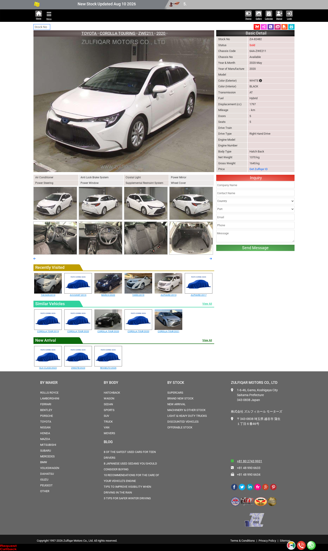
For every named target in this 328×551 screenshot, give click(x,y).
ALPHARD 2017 (199, 295)
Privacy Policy (267, 540)
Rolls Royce (49, 392)
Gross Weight (226, 163)
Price (221, 169)
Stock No (224, 39)
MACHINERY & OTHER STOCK (186, 410)
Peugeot (46, 485)
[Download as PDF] (284, 27)
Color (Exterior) (227, 80)
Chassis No (225, 57)
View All (207, 303)
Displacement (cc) (230, 104)
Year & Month (226, 62)
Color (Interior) (227, 86)
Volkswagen (49, 468)
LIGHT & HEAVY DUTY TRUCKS (187, 415)
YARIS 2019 (138, 295)
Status (222, 45)
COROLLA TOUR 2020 (78, 331)
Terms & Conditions (242, 540)
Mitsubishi (48, 444)
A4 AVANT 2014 (78, 295)
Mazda (45, 439)
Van (106, 427)
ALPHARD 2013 (168, 295)
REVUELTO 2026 (108, 368)
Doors (222, 116)
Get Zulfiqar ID (258, 169)
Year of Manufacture (231, 68)
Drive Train (225, 128)
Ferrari (45, 404)
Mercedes (47, 456)
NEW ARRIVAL (176, 404)
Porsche (46, 415)
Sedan (108, 404)
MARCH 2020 (108, 295)
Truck (108, 421)
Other (44, 491)
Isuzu (44, 479)
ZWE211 (146, 33)
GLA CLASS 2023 (48, 368)
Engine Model (226, 139)
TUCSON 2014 (48, 295)
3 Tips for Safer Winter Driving (127, 498)
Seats (222, 121)
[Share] (264, 27)
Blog (108, 442)
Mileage (223, 110)
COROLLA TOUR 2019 (48, 331)
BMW (43, 462)
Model (222, 74)
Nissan (45, 427)
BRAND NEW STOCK (180, 398)
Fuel (221, 98)
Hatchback (112, 392)
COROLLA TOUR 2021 (168, 331)
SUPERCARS (175, 392)
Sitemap (285, 540)
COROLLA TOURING (118, 33)
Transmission (227, 92)
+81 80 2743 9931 (249, 461)
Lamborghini (49, 398)
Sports (109, 410)
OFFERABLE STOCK (179, 427)
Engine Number (227, 145)
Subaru (45, 450)
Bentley (46, 410)
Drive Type (225, 133)
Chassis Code (227, 51)
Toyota (45, 421)
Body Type (224, 151)
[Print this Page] (291, 27)
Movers (109, 433)
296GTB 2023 (78, 368)
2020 (161, 33)
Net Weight (225, 157)
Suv (106, 415)
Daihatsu (47, 473)
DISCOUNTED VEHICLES (183, 421)
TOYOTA (89, 33)
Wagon (109, 398)
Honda (45, 433)
